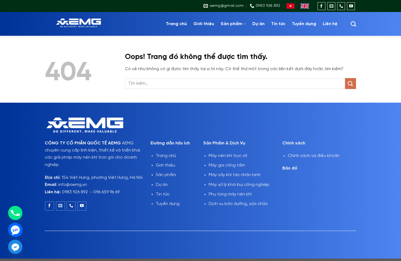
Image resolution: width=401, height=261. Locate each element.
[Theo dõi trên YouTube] (351, 6)
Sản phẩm (231, 24)
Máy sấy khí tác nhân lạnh (235, 175)
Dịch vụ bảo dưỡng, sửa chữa (238, 203)
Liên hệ (330, 24)
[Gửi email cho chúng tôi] (331, 6)
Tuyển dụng (304, 24)
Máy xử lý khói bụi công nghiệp (239, 184)
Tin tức (278, 24)
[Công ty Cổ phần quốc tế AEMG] (86, 24)
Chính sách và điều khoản (314, 155)
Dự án (258, 24)
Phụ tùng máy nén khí (230, 194)
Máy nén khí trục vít (228, 155)
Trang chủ (176, 24)
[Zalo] (15, 230)
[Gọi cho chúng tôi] (341, 6)
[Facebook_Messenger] (15, 246)
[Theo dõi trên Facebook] (321, 6)
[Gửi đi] (350, 83)
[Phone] (15, 213)
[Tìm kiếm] (353, 24)
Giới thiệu (203, 24)
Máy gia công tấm (227, 165)
